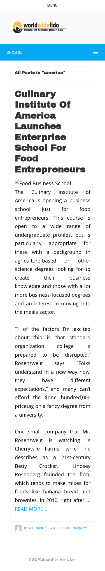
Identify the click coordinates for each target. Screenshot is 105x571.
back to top (67, 559)
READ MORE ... (32, 508)
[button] (52, 5)
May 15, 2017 (58, 528)
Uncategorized (79, 528)
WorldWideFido (48, 559)
